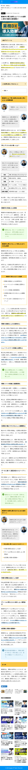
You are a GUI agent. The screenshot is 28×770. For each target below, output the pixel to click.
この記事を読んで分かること (10, 84)
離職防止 (3, 13)
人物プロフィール (7, 40)
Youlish (11, 768)
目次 (5, 90)
